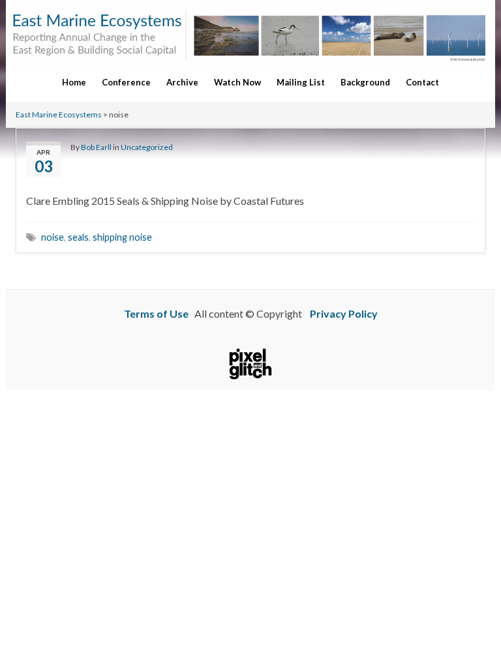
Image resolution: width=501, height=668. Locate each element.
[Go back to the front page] (250, 34)
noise (52, 237)
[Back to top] (471, 622)
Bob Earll (96, 147)
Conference (126, 82)
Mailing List (301, 82)
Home (74, 82)
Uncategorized (147, 147)
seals (78, 237)
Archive (182, 82)
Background (365, 82)
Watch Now (237, 82)
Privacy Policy (344, 313)
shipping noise (122, 237)
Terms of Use (156, 313)
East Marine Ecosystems (59, 114)
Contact (422, 82)
